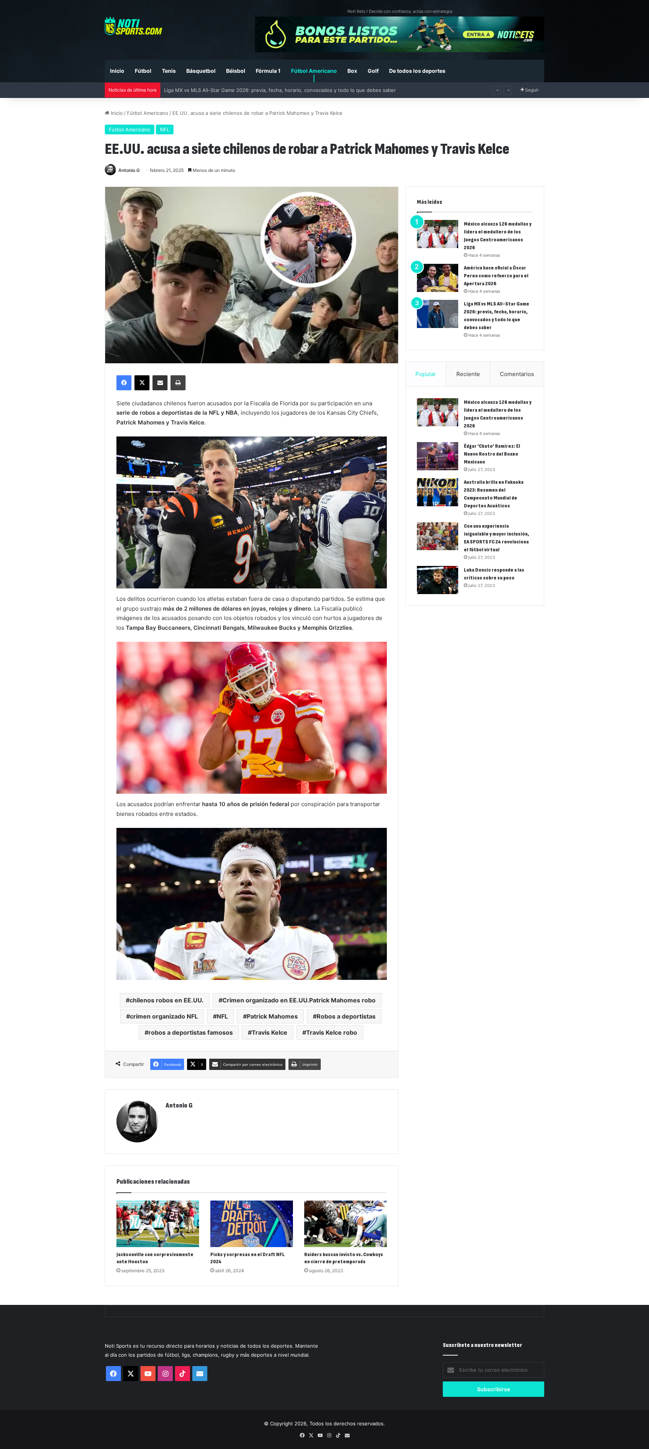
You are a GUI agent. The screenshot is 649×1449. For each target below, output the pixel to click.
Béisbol (235, 71)
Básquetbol (201, 71)
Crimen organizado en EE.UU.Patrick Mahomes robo (299, 1000)
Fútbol (143, 71)
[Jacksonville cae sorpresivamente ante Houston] (157, 1224)
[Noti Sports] (133, 26)
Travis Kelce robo (331, 1032)
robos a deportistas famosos (190, 1032)
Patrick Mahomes (272, 1016)
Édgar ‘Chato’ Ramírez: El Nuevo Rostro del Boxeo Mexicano (492, 454)
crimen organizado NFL (164, 1016)
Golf (373, 71)
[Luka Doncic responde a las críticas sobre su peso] (437, 580)
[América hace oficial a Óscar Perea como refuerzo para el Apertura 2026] (437, 278)
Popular (425, 374)
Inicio (117, 71)
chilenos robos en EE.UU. (167, 1000)
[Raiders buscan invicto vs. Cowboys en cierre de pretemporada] (345, 1224)
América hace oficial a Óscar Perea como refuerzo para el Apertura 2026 (496, 276)
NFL (164, 129)
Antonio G (129, 170)
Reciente (468, 374)
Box (352, 71)
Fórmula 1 (268, 71)
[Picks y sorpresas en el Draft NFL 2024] (251, 1224)
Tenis (169, 71)
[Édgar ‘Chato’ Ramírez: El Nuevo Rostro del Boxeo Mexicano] (437, 456)
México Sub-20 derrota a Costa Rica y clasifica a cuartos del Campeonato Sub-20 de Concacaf (274, 90)
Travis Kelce (269, 1032)
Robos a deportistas (346, 1016)
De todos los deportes (417, 71)
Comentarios (517, 374)
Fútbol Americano (314, 71)
